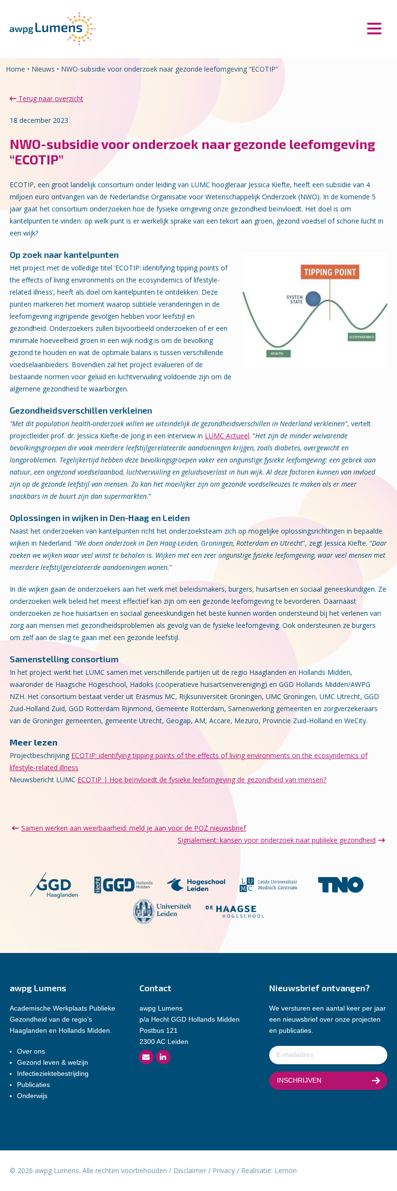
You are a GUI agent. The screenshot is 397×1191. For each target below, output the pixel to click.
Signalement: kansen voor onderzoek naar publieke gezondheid (277, 840)
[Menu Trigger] (374, 28)
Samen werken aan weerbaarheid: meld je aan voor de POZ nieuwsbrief (133, 828)
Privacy (224, 1170)
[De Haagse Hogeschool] (234, 910)
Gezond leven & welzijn (52, 1062)
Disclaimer (189, 1170)
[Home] (52, 28)
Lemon (286, 1170)
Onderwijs (32, 1096)
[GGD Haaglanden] (53, 884)
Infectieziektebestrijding (53, 1073)
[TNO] (341, 884)
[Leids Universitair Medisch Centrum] (268, 884)
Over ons (31, 1051)
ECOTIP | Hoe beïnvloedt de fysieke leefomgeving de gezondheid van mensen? (201, 779)
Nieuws (43, 69)
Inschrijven (299, 1080)
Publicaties (33, 1084)
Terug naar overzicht (49, 98)
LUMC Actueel (227, 435)
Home (15, 69)
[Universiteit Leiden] (162, 910)
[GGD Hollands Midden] (123, 884)
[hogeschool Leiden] (196, 884)
